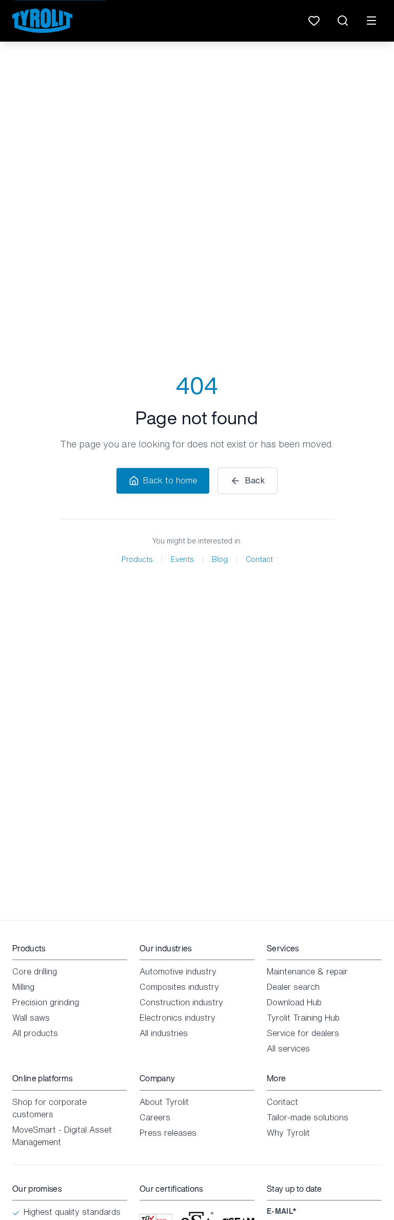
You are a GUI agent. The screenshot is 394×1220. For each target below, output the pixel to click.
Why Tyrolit (288, 1133)
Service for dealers (303, 1033)
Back (255, 480)
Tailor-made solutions (307, 1117)
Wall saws (31, 1017)
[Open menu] (371, 20)
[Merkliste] (314, 20)
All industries (164, 1033)
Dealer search (293, 987)
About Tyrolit (164, 1102)
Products (137, 559)
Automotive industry (178, 971)
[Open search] (342, 20)
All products (35, 1033)
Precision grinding (45, 1002)
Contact (259, 559)
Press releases (168, 1133)
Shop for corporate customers (49, 1108)
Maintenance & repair (307, 971)
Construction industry (181, 1002)
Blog (220, 559)
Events (182, 559)
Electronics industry (177, 1017)
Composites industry (179, 987)
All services (288, 1048)
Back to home (170, 480)
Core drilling (34, 971)
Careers (155, 1117)
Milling (23, 987)
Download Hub (294, 1002)
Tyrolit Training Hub (303, 1017)
